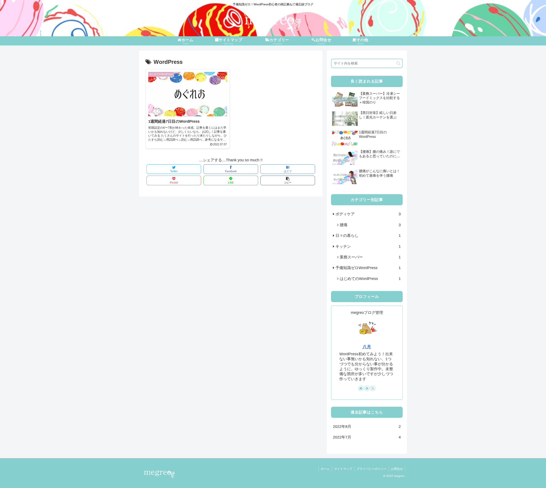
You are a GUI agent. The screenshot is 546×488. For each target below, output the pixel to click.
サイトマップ (343, 469)
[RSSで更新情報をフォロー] (372, 388)
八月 (367, 346)
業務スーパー (370, 257)
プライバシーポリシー (371, 469)
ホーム (325, 469)
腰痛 (370, 225)
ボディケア (368, 214)
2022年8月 (367, 426)
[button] (398, 63)
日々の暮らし (368, 235)
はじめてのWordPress (370, 279)
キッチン (368, 246)
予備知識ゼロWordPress (368, 268)
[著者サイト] (360, 388)
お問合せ (397, 469)
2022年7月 (367, 437)
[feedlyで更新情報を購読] (366, 388)
